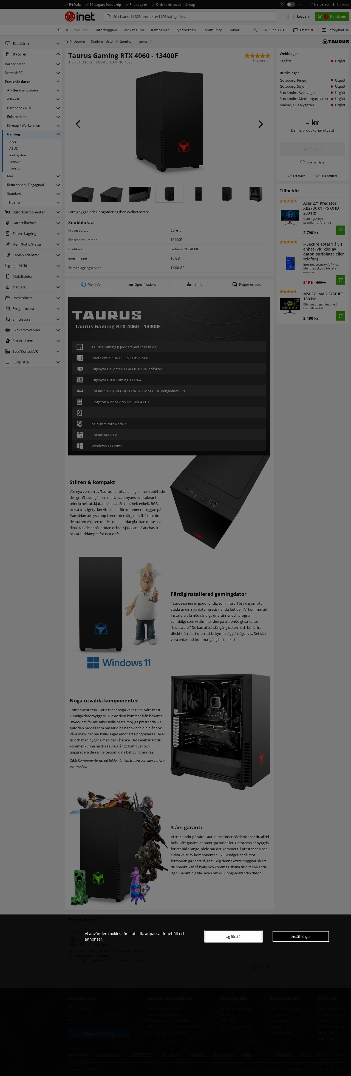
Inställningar (301, 936)
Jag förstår (233, 936)
